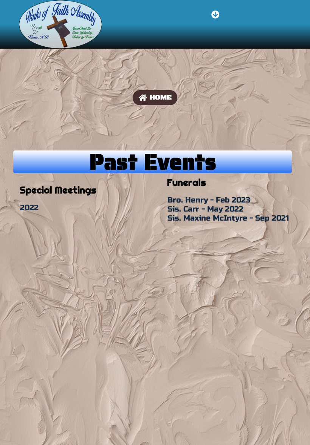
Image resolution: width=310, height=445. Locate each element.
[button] (215, 15)
